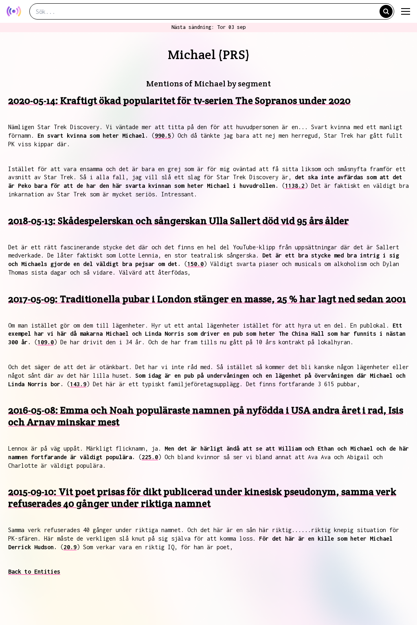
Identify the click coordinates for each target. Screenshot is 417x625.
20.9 (70, 547)
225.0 (150, 456)
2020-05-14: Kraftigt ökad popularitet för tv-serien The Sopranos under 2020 (179, 100)
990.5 (163, 135)
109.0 (45, 342)
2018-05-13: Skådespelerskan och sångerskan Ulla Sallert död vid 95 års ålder (178, 220)
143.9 (78, 384)
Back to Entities (34, 571)
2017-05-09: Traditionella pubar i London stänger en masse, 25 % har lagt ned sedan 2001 (207, 299)
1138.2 (295, 185)
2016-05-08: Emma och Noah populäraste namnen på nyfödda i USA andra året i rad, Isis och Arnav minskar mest (205, 416)
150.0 (195, 263)
